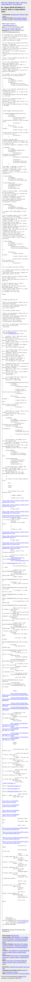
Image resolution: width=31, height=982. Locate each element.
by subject (9, 972)
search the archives (24, 973)
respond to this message (16, 967)
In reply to (10, 19)
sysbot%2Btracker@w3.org (14, 785)
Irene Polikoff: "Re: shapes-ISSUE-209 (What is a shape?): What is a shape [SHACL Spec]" (15, 952)
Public (17, 2)
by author (15, 972)
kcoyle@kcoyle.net (11, 332)
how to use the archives (12, 973)
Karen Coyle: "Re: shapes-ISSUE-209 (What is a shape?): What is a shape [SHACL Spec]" (15, 957)
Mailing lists (12, 2)
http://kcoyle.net (23, 920)
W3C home (4, 2)
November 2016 (17, 4)
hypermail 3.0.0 (22, 976)
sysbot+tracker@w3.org (9, 783)
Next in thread (18, 19)
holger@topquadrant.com (9, 25)
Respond (22, 14)
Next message (17, 18)
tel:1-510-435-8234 (22, 921)
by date (23, 970)
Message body (15, 14)
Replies (24, 19)
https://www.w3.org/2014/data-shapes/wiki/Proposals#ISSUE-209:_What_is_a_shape (15, 725)
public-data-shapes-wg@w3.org (12, 28)
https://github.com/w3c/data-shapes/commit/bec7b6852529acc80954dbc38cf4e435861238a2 (15, 695)
